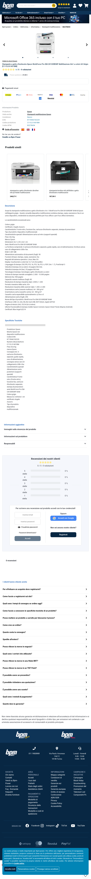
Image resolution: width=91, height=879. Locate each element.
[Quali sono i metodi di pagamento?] (86, 697)
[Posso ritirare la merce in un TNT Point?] (86, 668)
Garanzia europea (58, 789)
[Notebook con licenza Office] (45, 19)
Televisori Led (79, 792)
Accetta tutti (10, 869)
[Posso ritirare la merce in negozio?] (86, 647)
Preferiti (31, 783)
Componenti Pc (80, 795)
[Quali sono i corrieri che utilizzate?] (86, 654)
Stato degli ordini (35, 786)
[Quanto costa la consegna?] (86, 632)
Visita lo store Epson (9, 61)
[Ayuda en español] (22, 130)
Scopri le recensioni (64, 8)
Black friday (79, 780)
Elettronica (6, 13)
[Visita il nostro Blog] (23, 735)
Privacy (54, 800)
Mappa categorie (58, 775)
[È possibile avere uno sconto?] (86, 690)
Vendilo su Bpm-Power (11, 137)
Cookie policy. (19, 863)
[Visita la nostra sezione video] (68, 735)
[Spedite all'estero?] (86, 639)
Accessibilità (56, 806)
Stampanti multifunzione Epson (39, 114)
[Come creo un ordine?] (86, 625)
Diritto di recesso (58, 792)
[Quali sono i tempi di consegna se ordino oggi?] (86, 604)
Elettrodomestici (32, 13)
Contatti (8, 778)
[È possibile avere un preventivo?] (86, 675)
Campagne (78, 778)
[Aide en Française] (33, 130)
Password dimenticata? (27, 533)
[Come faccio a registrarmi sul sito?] (86, 597)
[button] (4, 44)
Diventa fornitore (12, 795)
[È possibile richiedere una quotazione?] (86, 682)
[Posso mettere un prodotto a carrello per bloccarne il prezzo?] (86, 618)
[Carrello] (86, 6)
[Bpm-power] (8, 5)
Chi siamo (9, 775)
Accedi (31, 778)
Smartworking (79, 783)
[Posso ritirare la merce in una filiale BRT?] (86, 661)
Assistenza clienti (35, 789)
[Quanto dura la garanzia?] (86, 704)
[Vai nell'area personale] (75, 5)
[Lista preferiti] (80, 6)
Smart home (48, 13)
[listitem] (25, 177)
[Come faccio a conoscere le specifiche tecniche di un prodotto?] (86, 611)
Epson (29, 112)
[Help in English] (28, 130)
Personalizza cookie (26, 869)
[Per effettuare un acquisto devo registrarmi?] (86, 589)
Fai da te (18, 13)
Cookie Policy (56, 803)
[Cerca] (54, 6)
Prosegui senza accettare (47, 869)
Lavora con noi (11, 786)
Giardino (61, 13)
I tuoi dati (32, 780)
